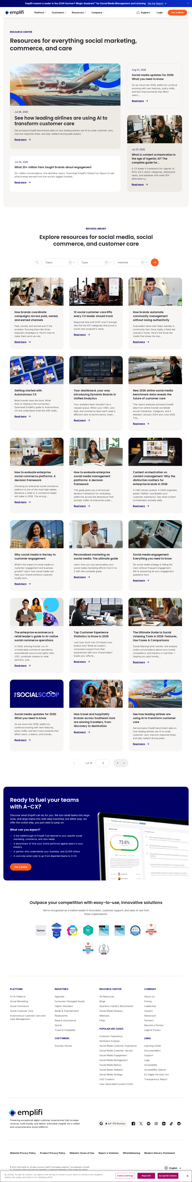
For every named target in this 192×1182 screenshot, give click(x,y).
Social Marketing (19, 1001)
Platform (39, 12)
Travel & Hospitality (65, 1030)
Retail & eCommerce (65, 1020)
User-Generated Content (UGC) (116, 1084)
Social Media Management (113, 1060)
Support (148, 1055)
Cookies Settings (125, 1176)
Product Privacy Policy (52, 1153)
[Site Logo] (14, 12)
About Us (149, 996)
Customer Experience (110, 1036)
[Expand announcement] (188, 3)
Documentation (152, 1050)
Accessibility (150, 1065)
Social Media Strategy (111, 1074)
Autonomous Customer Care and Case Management (27, 1017)
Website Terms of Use (82, 1153)
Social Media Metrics (110, 1065)
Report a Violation (109, 1153)
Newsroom (150, 1015)
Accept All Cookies (168, 1176)
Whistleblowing (131, 1153)
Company (97, 12)
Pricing (148, 1001)
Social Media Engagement (113, 1055)
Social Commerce (19, 1006)
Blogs (102, 1001)
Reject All (146, 1176)
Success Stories (63, 1045)
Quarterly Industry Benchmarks (116, 1006)
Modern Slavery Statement (159, 1153)
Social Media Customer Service (116, 1050)
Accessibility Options (155, 1069)
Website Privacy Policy (23, 1153)
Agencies (59, 996)
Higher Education (64, 1006)
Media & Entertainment (67, 1010)
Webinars (104, 1015)
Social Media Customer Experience (118, 1045)
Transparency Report (155, 1079)
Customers (58, 12)
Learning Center (152, 1045)
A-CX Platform (18, 996)
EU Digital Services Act (156, 1074)
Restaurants (61, 1015)
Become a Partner (154, 1025)
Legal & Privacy (152, 1030)
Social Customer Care (21, 1010)
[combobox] (59, 262)
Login (160, 12)
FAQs (102, 1020)
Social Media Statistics (111, 1069)
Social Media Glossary (111, 1010)
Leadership (150, 1006)
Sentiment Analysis (109, 1041)
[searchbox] (61, 260)
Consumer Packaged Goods (69, 1001)
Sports (58, 1025)
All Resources (106, 996)
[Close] (187, 1176)
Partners (148, 1020)
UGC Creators (106, 1079)
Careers (148, 1010)
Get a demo (177, 12)
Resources (78, 12)
